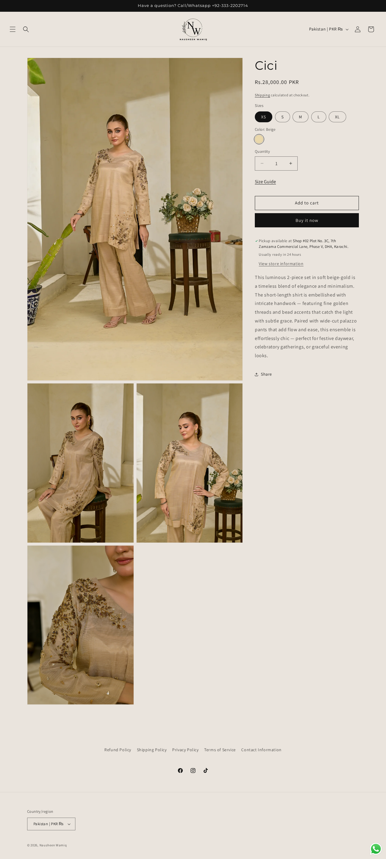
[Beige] (259, 139)
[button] (12, 29)
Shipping (262, 95)
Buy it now (307, 220)
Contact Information (261, 749)
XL (337, 117)
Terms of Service (220, 749)
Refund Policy (117, 749)
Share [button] (266, 374)
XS (263, 117)
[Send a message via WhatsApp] (376, 849)
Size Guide (265, 181)
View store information (281, 263)
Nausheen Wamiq (53, 845)
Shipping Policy (152, 749)
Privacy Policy (185, 749)
